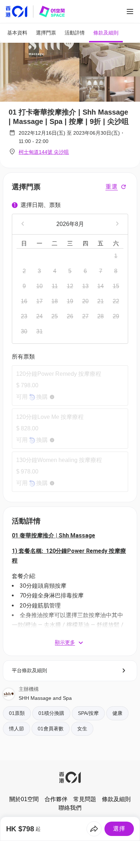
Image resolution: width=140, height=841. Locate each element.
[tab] (17, 32)
